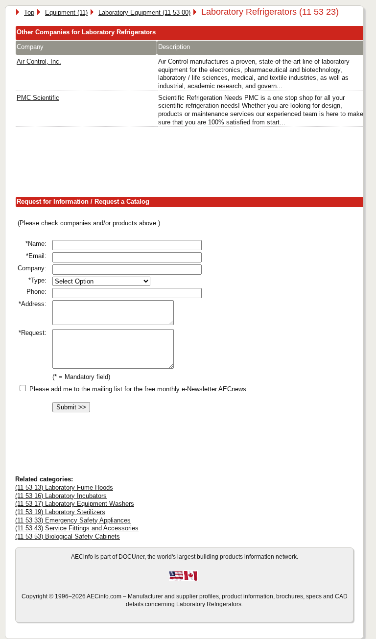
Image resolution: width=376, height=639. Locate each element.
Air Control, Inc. (39, 61)
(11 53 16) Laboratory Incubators (61, 495)
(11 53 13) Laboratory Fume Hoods (64, 487)
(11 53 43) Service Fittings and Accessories (77, 528)
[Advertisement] (193, 164)
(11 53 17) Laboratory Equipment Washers (74, 503)
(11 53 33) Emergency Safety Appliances (73, 520)
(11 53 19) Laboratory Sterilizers (60, 512)
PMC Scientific (38, 97)
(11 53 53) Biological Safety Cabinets (67, 536)
